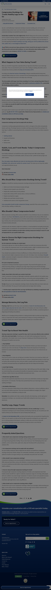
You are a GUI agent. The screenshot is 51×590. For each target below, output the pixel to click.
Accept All (29, 94)
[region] (25, 92)
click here (30, 91)
